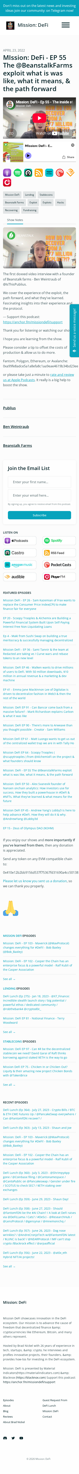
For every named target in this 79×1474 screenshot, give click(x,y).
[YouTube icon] (21, 1438)
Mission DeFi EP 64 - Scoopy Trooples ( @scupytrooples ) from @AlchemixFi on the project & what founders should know (38, 756)
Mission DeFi (12, 936)
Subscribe (39, 515)
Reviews (8, 1416)
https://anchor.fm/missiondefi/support (33, 322)
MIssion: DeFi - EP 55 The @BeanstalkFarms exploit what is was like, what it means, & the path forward (38, 772)
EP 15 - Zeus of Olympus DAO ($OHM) (28, 828)
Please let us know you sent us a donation (35, 881)
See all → (9, 979)
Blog (5, 1411)
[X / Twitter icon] (13, 1438)
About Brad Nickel (14, 1422)
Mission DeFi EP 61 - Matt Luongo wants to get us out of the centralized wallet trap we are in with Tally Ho (39, 741)
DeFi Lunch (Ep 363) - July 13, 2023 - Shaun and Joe (37, 1128)
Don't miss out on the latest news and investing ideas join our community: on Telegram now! (39, 8)
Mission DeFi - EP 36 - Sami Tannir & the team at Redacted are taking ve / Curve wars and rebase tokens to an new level (35, 654)
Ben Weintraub (16, 426)
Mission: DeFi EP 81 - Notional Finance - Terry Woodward (33, 1020)
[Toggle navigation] (66, 25)
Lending (9, 988)
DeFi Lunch (49, 1405)
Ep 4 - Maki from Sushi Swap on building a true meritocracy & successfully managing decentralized (38, 638)
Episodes (8, 1400)
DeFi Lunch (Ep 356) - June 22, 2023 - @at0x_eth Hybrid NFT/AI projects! (35, 1255)
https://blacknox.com (31, 1377)
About (7, 1405)
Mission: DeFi (50, 1411)
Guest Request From (55, 1400)
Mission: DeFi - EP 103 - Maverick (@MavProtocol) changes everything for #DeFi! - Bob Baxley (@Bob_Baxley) (36, 947)
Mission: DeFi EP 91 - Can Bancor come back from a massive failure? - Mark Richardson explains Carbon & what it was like (38, 711)
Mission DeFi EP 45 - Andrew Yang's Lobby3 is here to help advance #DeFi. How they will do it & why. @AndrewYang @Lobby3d (39, 814)
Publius (9, 407)
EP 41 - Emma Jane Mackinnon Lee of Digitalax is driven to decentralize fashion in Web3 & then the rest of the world (37, 694)
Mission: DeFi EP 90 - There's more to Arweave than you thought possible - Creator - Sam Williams (38, 727)
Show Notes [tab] (15, 220)
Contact (47, 1416)
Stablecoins (12, 1041)
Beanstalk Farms (17, 445)
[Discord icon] (5, 1438)
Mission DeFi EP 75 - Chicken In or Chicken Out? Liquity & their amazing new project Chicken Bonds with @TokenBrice (37, 1071)
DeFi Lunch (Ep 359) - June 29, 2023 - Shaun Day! (35, 1199)
